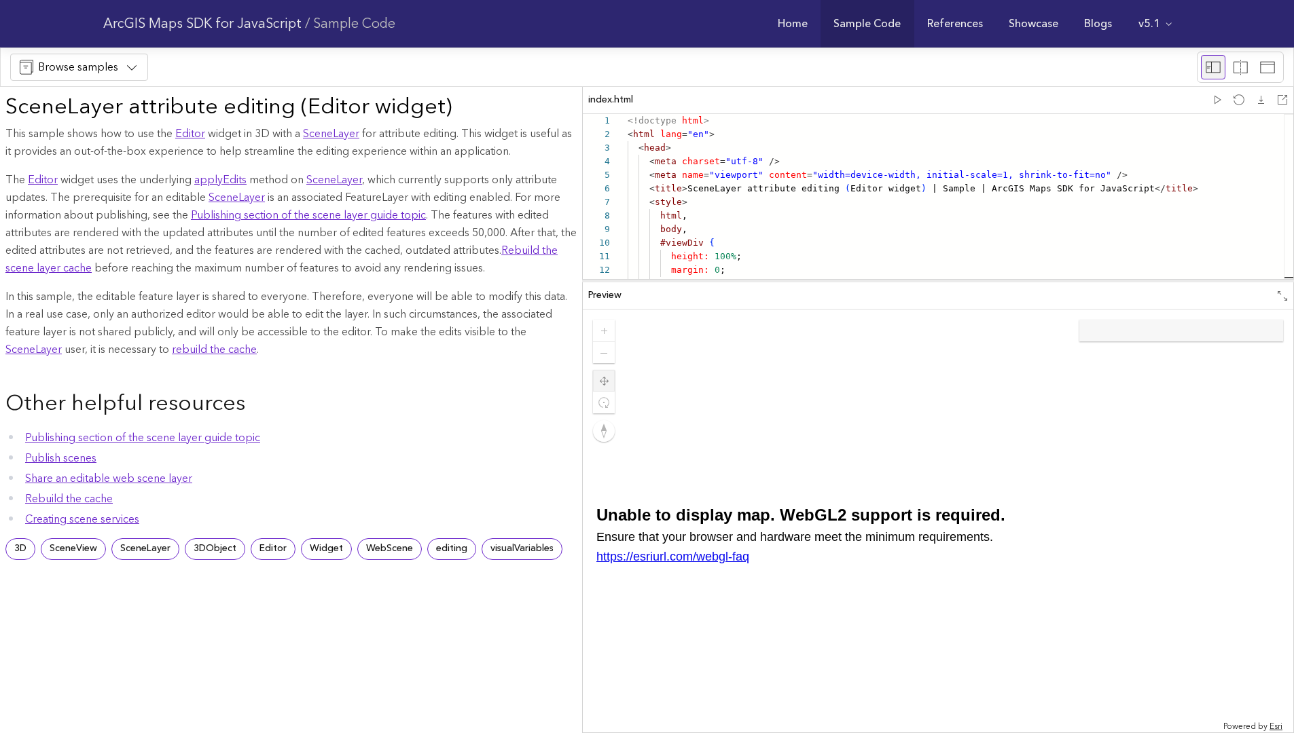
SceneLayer (331, 133)
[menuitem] (793, 24)
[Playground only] (1240, 67)
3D (20, 548)
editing (451, 548)
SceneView (73, 548)
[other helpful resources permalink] (256, 404)
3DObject (215, 548)
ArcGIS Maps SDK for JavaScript (202, 24)
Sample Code (354, 23)
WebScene (389, 548)
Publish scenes (60, 458)
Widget (326, 548)
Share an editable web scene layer (108, 478)
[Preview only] (1267, 67)
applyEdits (220, 179)
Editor (190, 133)
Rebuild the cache (69, 498)
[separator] (938, 281)
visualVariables (522, 548)
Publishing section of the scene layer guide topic (308, 215)
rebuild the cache (214, 349)
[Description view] (1213, 67)
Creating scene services (82, 519)
